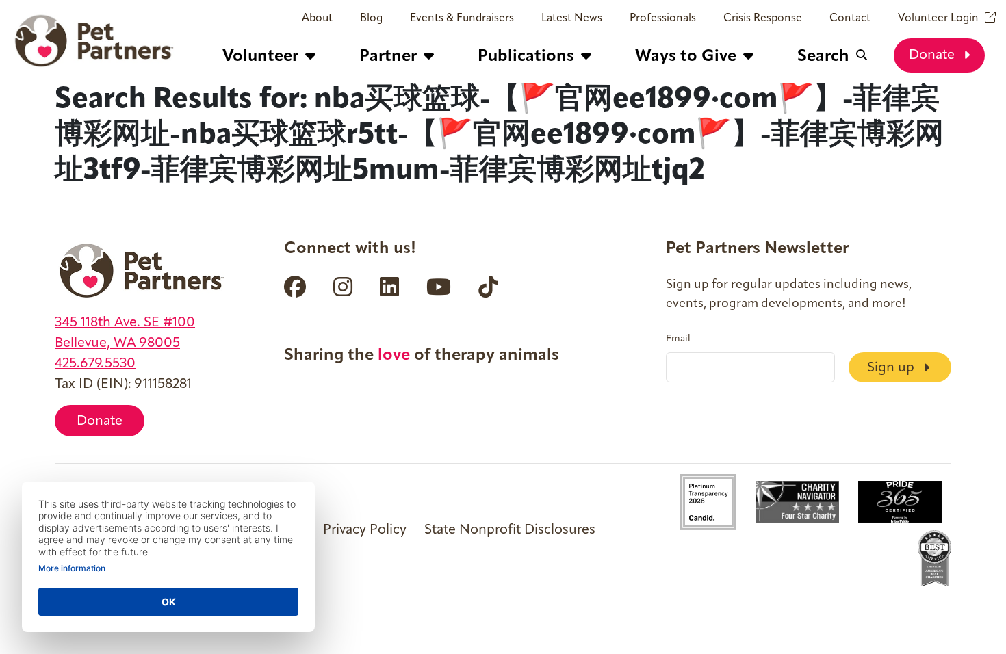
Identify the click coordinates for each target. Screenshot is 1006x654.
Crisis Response (762, 18)
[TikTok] (488, 287)
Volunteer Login (938, 18)
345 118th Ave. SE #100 (125, 323)
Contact (849, 18)
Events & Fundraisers (462, 18)
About (317, 18)
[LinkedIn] (389, 287)
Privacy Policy (365, 530)
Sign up (892, 368)
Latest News (571, 18)
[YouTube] (438, 287)
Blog (371, 18)
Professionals (663, 18)
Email (678, 339)
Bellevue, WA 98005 (117, 343)
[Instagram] (342, 287)
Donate (933, 55)
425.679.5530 (95, 364)
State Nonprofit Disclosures (509, 530)
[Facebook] (295, 287)
